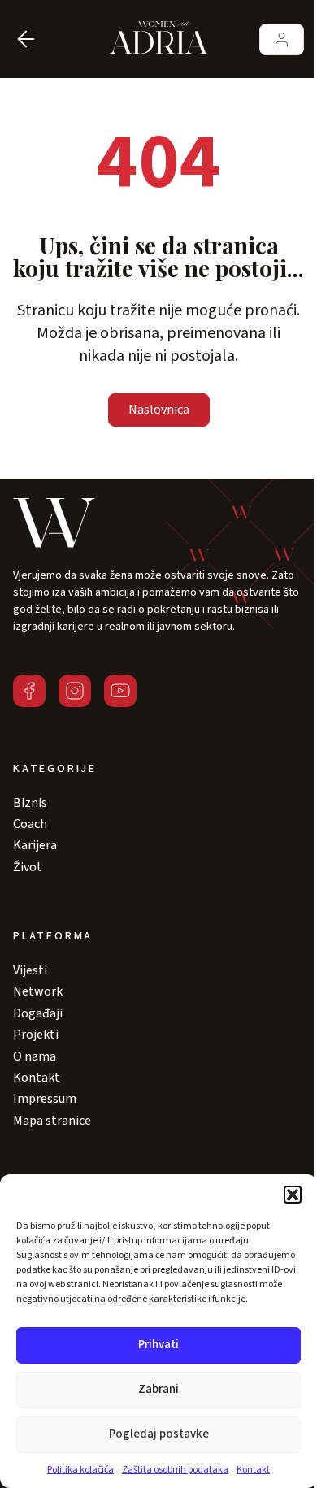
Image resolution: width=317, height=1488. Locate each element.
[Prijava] (281, 39)
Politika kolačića (80, 1470)
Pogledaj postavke (159, 1433)
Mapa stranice (52, 1120)
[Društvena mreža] (29, 691)
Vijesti (30, 970)
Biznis (30, 803)
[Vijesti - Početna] (158, 39)
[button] (292, 1194)
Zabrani (158, 1389)
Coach (30, 824)
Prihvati (158, 1344)
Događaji (38, 1013)
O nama (34, 1056)
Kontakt (253, 1470)
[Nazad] (26, 39)
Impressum (44, 1098)
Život (27, 867)
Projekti (36, 1034)
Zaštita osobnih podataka (175, 1470)
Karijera (35, 845)
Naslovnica (158, 410)
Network (38, 991)
